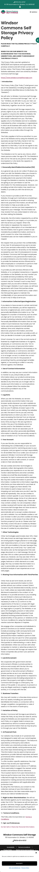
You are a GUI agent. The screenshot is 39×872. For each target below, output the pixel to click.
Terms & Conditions (24, 847)
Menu (34, 12)
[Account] (20, 7)
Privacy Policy (25, 868)
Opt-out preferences (14, 868)
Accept (19, 863)
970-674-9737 (20, 2)
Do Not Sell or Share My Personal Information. (18, 827)
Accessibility (10, 847)
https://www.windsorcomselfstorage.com (16, 78)
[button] (36, 853)
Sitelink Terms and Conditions (25, 850)
